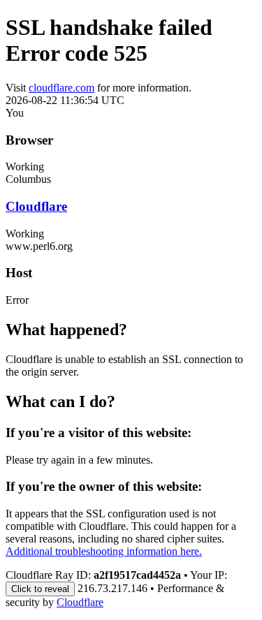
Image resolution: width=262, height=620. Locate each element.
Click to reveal (40, 589)
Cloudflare (36, 206)
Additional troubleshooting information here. (104, 551)
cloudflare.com (61, 88)
